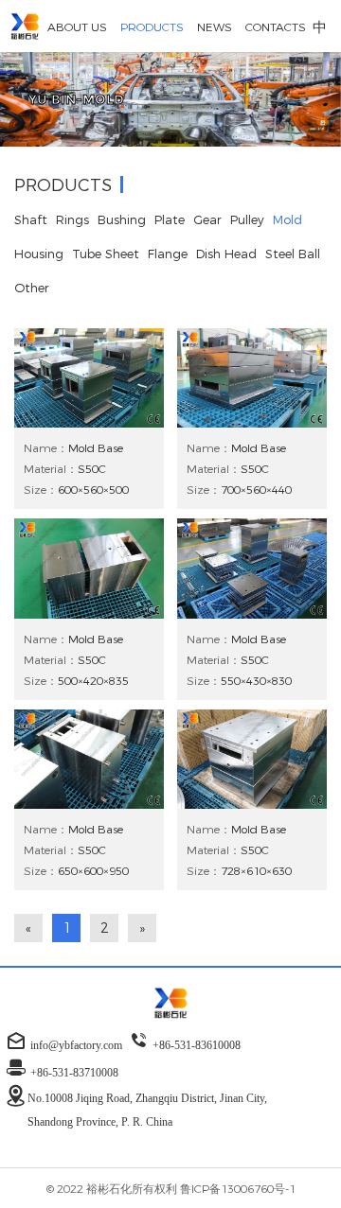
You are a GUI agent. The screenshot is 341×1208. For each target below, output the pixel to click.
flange (168, 253)
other (31, 287)
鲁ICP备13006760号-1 (238, 1188)
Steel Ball (292, 253)
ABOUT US (77, 26)
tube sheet (105, 253)
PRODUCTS (152, 26)
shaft (30, 219)
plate (169, 219)
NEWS (214, 26)
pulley (247, 219)
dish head (226, 253)
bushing (122, 219)
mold (287, 219)
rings (72, 219)
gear (207, 219)
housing (38, 253)
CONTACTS (275, 26)
